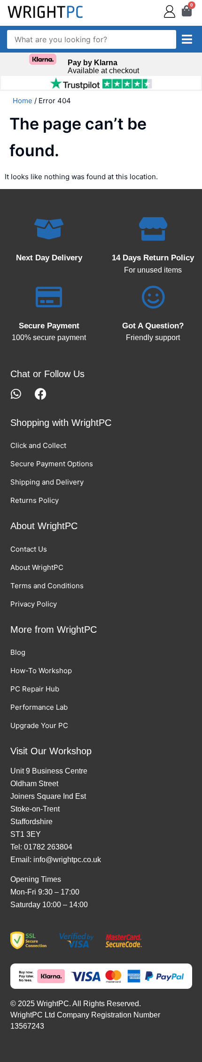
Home (22, 100)
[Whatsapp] (16, 394)
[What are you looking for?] (91, 39)
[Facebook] (41, 394)
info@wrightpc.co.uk (67, 860)
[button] (187, 39)
